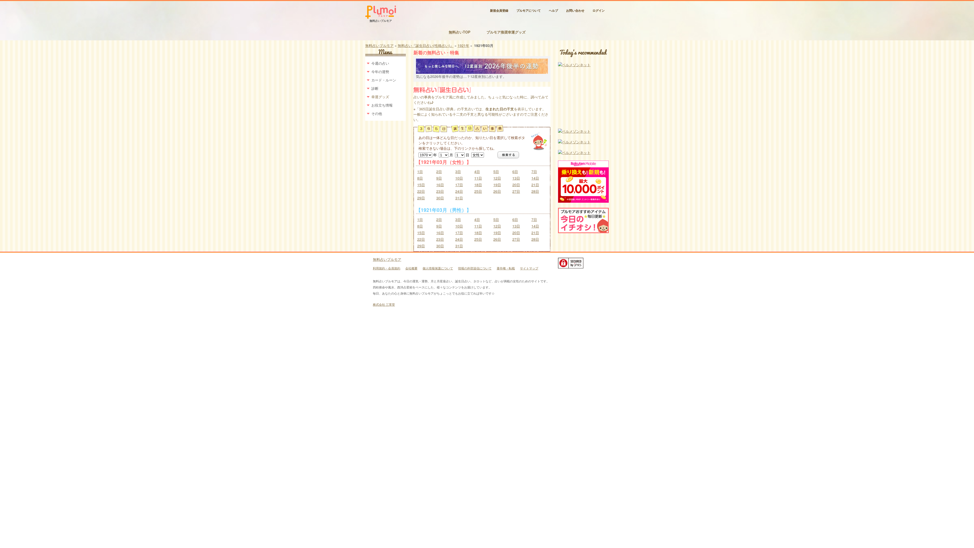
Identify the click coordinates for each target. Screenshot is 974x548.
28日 (535, 191)
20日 (516, 184)
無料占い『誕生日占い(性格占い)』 (426, 45)
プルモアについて (528, 10)
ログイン (599, 10)
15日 (421, 184)
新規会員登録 (499, 10)
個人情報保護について (438, 268)
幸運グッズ (380, 96)
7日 (534, 171)
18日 (478, 184)
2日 (439, 171)
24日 (459, 191)
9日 (439, 178)
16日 (440, 184)
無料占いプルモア (379, 45)
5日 (496, 171)
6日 (515, 171)
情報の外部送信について (475, 268)
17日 (459, 184)
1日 (420, 171)
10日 (459, 178)
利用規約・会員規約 (386, 268)
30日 (440, 197)
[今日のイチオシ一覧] (583, 231)
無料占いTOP (459, 32)
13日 (516, 178)
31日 (459, 197)
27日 (516, 191)
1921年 (463, 45)
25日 (478, 191)
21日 (535, 184)
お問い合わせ (575, 10)
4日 (477, 171)
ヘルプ (553, 10)
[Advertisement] (583, 98)
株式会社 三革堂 (384, 304)
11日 (478, 178)
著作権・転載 (506, 268)
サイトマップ (529, 268)
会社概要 (411, 268)
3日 (458, 171)
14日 (535, 178)
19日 (497, 184)
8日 (420, 178)
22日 (421, 191)
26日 (497, 191)
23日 (440, 191)
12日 (497, 178)
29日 (421, 197)
